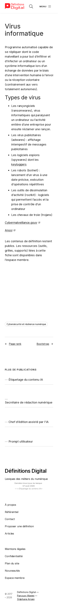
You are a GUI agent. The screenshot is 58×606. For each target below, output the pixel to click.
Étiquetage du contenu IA (26, 379)
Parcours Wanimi (25, 595)
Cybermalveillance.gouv (21, 222)
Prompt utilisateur (21, 441)
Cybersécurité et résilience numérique (26, 324)
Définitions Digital (26, 471)
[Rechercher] (31, 6)
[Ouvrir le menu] (45, 6)
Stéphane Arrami (26, 599)
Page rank (15, 343)
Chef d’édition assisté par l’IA (29, 421)
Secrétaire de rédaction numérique (28, 402)
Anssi (8, 230)
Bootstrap (43, 343)
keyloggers (19, 164)
